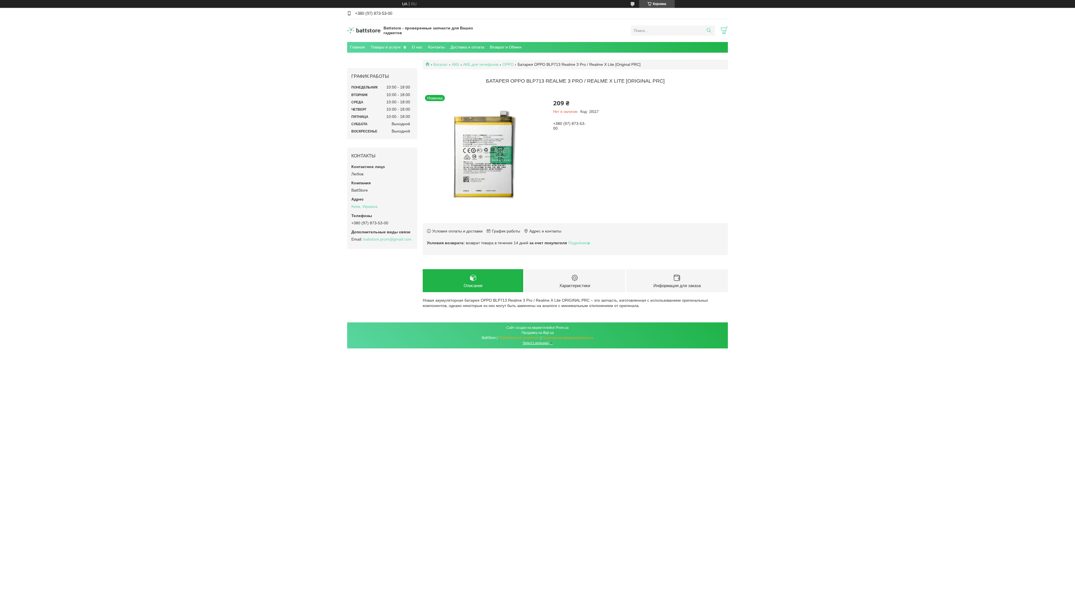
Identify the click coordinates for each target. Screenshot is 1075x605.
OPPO (508, 64)
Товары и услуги (386, 47)
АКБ (455, 64)
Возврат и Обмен (506, 47)
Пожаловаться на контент (519, 338)
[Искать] (708, 30)
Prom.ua (562, 328)
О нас (417, 47)
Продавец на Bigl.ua (538, 333)
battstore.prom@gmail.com (387, 239)
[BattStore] (364, 30)
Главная (357, 47)
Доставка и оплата (467, 47)
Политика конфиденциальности (567, 338)
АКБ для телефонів (480, 64)
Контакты (436, 47)
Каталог (440, 64)
